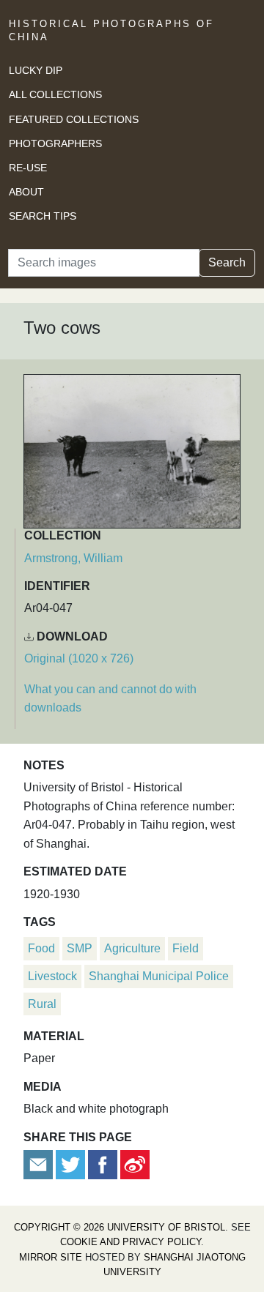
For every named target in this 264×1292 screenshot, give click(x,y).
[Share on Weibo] (135, 1163)
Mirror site (50, 1257)
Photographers (55, 143)
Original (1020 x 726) (78, 658)
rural (42, 1004)
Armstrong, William (73, 558)
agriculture (132, 948)
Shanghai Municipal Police (159, 976)
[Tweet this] (72, 1163)
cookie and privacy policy (130, 1241)
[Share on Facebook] (102, 1163)
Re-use (28, 167)
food (41, 948)
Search (227, 262)
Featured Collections (74, 119)
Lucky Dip (35, 70)
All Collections (55, 94)
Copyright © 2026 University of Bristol (119, 1227)
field (185, 948)
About (26, 192)
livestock (52, 976)
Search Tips (42, 216)
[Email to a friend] (39, 1163)
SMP (79, 948)
